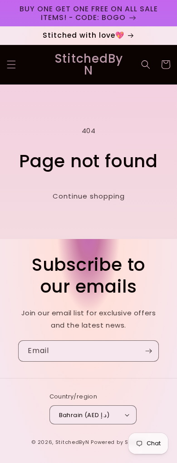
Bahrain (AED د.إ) (84, 415)
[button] (11, 65)
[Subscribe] (148, 351)
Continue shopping (89, 196)
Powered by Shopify (118, 442)
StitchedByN (72, 442)
